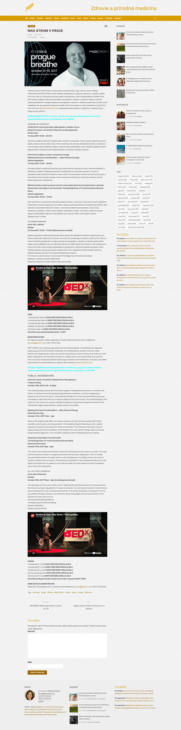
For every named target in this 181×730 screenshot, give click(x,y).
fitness (122, 187)
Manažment (34, 709)
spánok (145, 213)
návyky (146, 194)
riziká (144, 209)
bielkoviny (137, 176)
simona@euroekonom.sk (46, 694)
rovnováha (123, 213)
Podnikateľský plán (50, 712)
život (121, 227)
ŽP (151, 224)
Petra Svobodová (92, 699)
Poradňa (108, 18)
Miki (31, 35)
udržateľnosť (134, 220)
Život (72, 18)
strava (121, 216)
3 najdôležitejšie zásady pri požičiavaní (139, 146)
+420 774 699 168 (44, 699)
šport (75, 592)
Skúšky (40, 715)
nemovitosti (134, 194)
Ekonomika (28, 712)
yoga (81, 592)
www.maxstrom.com (50, 108)
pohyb (121, 202)
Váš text (31, 631)
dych (138, 183)
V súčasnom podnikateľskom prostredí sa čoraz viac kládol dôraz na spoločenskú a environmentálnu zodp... (136, 258)
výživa (147, 220)
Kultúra (34, 715)
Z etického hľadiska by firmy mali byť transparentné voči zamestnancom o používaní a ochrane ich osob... (136, 277)
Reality (27, 709)
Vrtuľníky (52, 707)
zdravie (89, 592)
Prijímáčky (42, 709)
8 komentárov (138, 116)
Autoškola (59, 707)
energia (149, 183)
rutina (134, 213)
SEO (36, 707)
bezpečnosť (123, 176)
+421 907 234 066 (44, 696)
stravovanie (133, 216)
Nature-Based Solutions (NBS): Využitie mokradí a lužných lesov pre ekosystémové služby (140, 69)
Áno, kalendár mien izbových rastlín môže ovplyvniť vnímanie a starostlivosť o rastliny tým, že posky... (135, 287)
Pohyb (56, 18)
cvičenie (122, 180)
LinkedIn (41, 701)
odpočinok (123, 198)
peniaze (135, 198)
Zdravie (48, 18)
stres (145, 216)
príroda (145, 202)
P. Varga (89, 722)
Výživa (32, 18)
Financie (58, 709)
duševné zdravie (125, 183)
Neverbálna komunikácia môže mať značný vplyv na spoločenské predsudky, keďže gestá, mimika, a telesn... (136, 267)
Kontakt (117, 18)
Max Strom (59, 592)
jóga (44, 592)
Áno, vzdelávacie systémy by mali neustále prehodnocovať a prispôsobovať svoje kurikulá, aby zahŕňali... (135, 248)
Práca (93, 18)
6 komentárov (137, 149)
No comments (101, 699)
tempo (121, 220)
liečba (121, 194)
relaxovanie (132, 209)
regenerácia (148, 205)
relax (68, 592)
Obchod (46, 715)
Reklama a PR (43, 707)
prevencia (133, 202)
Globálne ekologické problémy (136, 122)
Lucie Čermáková (92, 710)
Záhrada (64, 18)
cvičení (37, 592)
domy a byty (146, 180)
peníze (146, 198)
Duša (79, 18)
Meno (30, 662)
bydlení (149, 176)
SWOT (41, 712)
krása (50, 592)
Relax (100, 18)
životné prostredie (136, 227)
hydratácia (145, 187)
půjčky (136, 205)
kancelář (131, 191)
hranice (133, 187)
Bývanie (40, 18)
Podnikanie (51, 709)
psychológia (123, 205)
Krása (85, 18)
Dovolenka (53, 715)
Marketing (28, 715)
